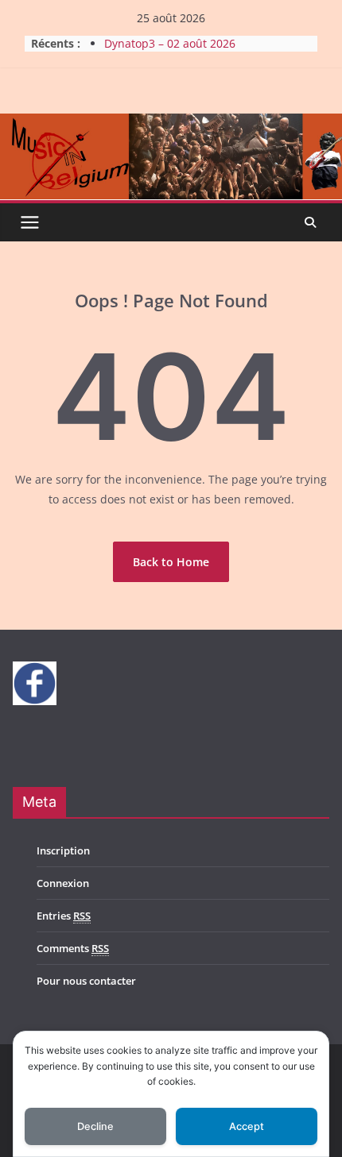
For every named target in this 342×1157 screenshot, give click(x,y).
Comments (73, 948)
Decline (95, 1126)
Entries (64, 915)
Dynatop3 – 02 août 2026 (169, 43)
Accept (246, 1126)
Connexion (63, 883)
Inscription (63, 850)
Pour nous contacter (86, 981)
